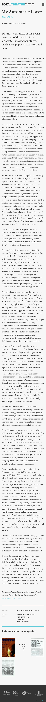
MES (43, 701)
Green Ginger (21, 616)
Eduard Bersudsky (23, 621)
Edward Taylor (7, 17)
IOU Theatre (20, 619)
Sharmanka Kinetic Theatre (26, 614)
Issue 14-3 (12, 23)
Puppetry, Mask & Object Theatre (28, 610)
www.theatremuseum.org (11, 598)
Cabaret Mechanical (23, 618)
